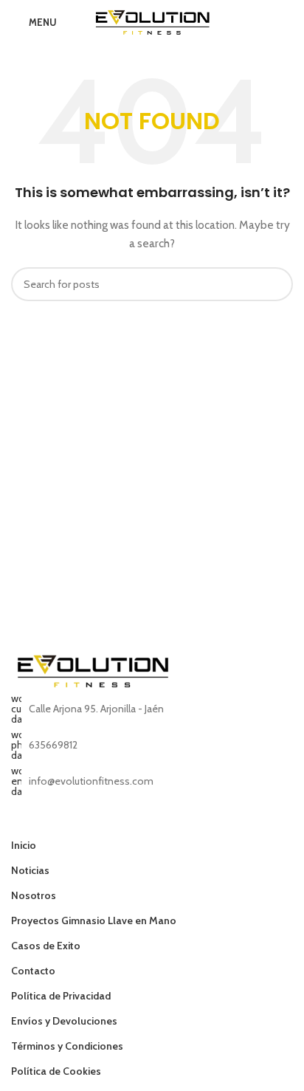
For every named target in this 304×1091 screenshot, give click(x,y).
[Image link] (92, 669)
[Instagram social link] (58, 822)
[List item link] (152, 744)
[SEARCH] (276, 284)
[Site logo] (152, 20)
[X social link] (39, 822)
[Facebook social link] (20, 822)
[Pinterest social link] (95, 822)
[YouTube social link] (76, 822)
